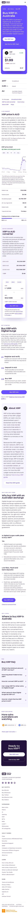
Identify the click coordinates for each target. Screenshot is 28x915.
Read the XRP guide (13, 483)
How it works (6, 833)
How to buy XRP (14, 759)
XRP (6, 295)
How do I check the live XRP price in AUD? (11, 700)
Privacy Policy (6, 884)
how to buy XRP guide (11, 343)
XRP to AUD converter (8, 102)
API (3, 894)
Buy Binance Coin (7, 797)
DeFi (3, 817)
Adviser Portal (6, 896)
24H (4, 152)
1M (11, 152)
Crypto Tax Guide (7, 872)
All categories (6, 828)
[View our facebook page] (9, 783)
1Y (14, 152)
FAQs (12, 104)
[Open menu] (25, 2)
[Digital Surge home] (6, 2)
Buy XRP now (9, 39)
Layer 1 (4, 824)
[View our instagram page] (6, 783)
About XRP (5, 104)
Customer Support (7, 843)
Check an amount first (9, 604)
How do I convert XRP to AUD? (12, 681)
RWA (3, 821)
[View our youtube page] (15, 783)
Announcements (7, 852)
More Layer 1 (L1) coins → (9, 731)
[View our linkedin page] (12, 783)
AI (2, 812)
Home (4, 9)
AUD (6, 285)
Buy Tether (5, 795)
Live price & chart (16, 99)
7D (7, 152)
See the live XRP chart (12, 44)
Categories (5, 804)
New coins (5, 807)
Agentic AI (5, 891)
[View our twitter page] (3, 783)
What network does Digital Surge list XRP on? (11, 693)
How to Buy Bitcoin (7, 863)
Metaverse (5, 826)
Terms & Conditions (8, 882)
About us (4, 855)
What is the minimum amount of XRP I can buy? (12, 669)
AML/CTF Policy (6, 887)
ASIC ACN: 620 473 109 (8, 904)
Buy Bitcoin (5, 790)
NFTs (3, 819)
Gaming (4, 814)
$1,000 (19, 282)
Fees (3, 836)
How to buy (20, 102)
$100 (7, 282)
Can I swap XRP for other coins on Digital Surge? (13, 687)
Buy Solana (5, 799)
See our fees (19, 311)
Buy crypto (11, 9)
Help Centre (5, 889)
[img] (14, 164)
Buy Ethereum (6, 792)
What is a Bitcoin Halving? (10, 870)
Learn (4, 859)
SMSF (3, 845)
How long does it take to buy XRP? (12, 675)
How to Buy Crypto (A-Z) (9, 867)
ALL (18, 152)
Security (4, 841)
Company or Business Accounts (11, 848)
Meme (4, 809)
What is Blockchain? (8, 874)
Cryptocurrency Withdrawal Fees (12, 838)
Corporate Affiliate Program (10, 850)
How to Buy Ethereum (8, 865)
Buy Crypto (6, 787)
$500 (13, 282)
